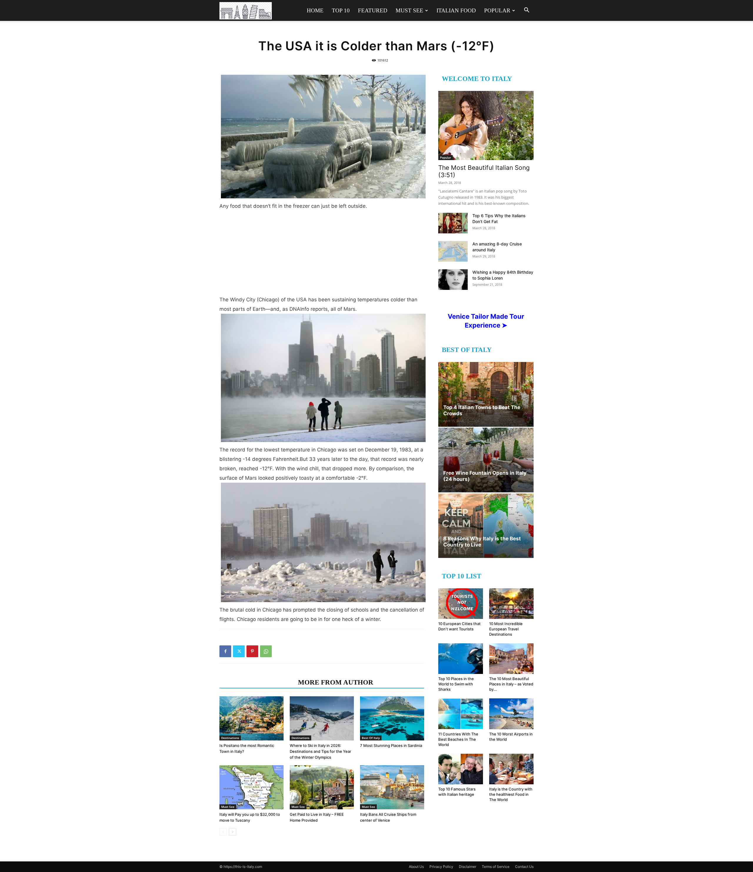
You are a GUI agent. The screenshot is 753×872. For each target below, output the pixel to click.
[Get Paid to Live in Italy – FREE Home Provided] (322, 787)
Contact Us (524, 866)
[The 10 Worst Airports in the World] (511, 713)
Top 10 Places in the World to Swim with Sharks (456, 684)
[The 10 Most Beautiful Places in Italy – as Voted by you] (511, 658)
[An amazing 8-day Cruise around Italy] (453, 251)
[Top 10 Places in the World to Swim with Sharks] (460, 658)
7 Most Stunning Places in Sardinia (391, 745)
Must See (409, 10)
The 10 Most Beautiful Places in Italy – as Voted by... (511, 684)
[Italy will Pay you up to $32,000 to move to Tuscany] (251, 787)
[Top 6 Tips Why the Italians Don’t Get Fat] (453, 223)
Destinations (230, 738)
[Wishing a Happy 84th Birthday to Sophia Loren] (453, 279)
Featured (372, 10)
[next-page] (232, 832)
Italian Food (456, 10)
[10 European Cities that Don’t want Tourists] (460, 603)
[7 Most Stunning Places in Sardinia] (392, 718)
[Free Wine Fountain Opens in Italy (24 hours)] (486, 460)
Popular (497, 10)
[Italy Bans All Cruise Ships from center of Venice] (392, 787)
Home (315, 10)
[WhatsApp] (266, 651)
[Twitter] (239, 651)
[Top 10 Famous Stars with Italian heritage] (460, 769)
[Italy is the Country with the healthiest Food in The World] (511, 769)
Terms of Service (495, 866)
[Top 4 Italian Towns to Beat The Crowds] (486, 394)
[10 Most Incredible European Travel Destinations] (511, 603)
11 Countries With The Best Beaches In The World (458, 739)
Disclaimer (467, 866)
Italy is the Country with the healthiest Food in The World (510, 794)
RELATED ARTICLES (257, 682)
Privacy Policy (441, 866)
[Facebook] (225, 651)
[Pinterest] (252, 651)
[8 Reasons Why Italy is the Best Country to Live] (486, 525)
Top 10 (341, 10)
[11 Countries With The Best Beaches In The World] (460, 713)
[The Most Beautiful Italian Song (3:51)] (486, 125)
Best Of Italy (371, 738)
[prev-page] (223, 832)
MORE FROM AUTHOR (335, 682)
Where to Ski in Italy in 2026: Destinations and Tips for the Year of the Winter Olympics (320, 751)
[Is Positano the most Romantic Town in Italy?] (251, 718)
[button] (526, 10)
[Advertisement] (322, 255)
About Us (416, 866)
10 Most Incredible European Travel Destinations (506, 629)
